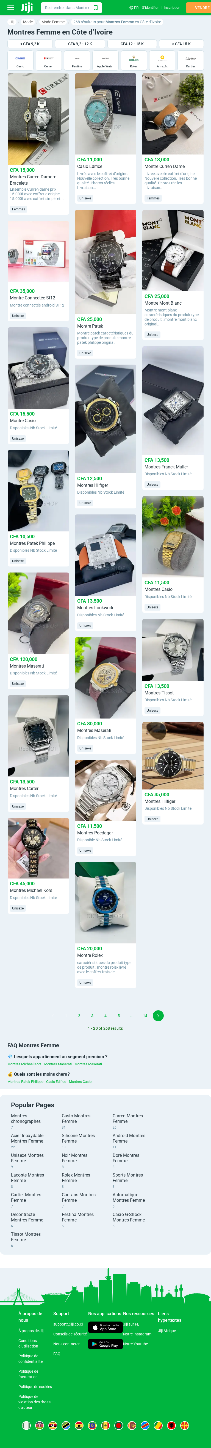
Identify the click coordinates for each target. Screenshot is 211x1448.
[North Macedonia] (184, 1425)
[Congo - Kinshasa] (145, 1425)
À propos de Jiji (31, 1331)
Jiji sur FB (131, 1324)
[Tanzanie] (66, 1425)
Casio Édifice (56, 1082)
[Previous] (52, 1015)
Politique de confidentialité (30, 1359)
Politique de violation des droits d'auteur (34, 1402)
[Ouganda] (52, 1425)
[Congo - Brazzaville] (158, 1425)
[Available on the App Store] (105, 1327)
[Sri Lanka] (131, 1425)
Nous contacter (66, 1344)
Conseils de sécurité (70, 1334)
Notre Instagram (137, 1334)
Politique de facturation (28, 1374)
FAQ (56, 1354)
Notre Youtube (135, 1344)
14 (145, 1016)
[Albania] (171, 1425)
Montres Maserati (58, 1064)
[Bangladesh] (118, 1425)
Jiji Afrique (167, 1331)
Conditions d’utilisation (28, 1343)
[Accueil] (27, 7)
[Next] (158, 1015)
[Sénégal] (105, 1425)
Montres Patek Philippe (25, 1082)
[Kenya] (39, 1425)
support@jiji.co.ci (68, 1324)
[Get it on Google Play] (105, 1345)
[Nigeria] (26, 1425)
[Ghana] (79, 1425)
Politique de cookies (35, 1386)
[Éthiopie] (92, 1425)
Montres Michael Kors (24, 1064)
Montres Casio (80, 1082)
